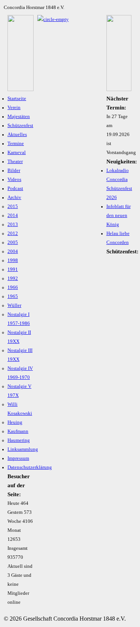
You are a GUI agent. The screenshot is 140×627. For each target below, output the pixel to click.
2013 (12, 224)
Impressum (18, 458)
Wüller (14, 305)
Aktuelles (17, 134)
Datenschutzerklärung (29, 467)
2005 (12, 242)
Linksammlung (22, 449)
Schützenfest (20, 125)
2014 (12, 215)
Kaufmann (17, 431)
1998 (12, 260)
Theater (15, 161)
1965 (12, 296)
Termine (15, 143)
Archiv (14, 197)
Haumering (18, 440)
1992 (12, 278)
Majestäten (18, 116)
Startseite (16, 98)
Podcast (15, 188)
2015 (12, 206)
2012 (12, 233)
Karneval (16, 152)
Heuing (14, 422)
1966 (12, 287)
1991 (12, 269)
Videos (14, 179)
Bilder (13, 170)
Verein (14, 107)
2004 (12, 251)
